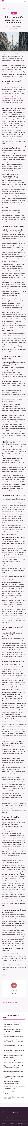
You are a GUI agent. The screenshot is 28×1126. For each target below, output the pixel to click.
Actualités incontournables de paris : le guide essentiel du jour (13, 1071)
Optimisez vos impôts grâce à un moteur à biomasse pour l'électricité (13, 1061)
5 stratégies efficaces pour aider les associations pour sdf (13, 1056)
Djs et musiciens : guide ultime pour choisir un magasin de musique (13, 1077)
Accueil (3, 8)
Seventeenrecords (11, 1112)
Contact (14, 1117)
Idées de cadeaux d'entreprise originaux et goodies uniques (12, 1082)
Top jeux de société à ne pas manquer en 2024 (14, 1092)
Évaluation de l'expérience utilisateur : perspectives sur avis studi (14, 1051)
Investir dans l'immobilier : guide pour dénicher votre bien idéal (13, 1030)
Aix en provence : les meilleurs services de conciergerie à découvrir (13, 1035)
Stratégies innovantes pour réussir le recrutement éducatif (14, 1046)
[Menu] (24, 1)
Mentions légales (6, 1117)
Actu (8, 8)
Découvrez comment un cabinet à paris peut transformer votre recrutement (13, 1024)
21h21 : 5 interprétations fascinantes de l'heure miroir (14, 1097)
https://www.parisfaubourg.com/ (11, 98)
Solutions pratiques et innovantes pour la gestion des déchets (14, 1087)
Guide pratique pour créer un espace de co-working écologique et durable (13, 1040)
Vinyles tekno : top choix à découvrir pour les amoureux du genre (13, 1066)
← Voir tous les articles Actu (9, 1002)
